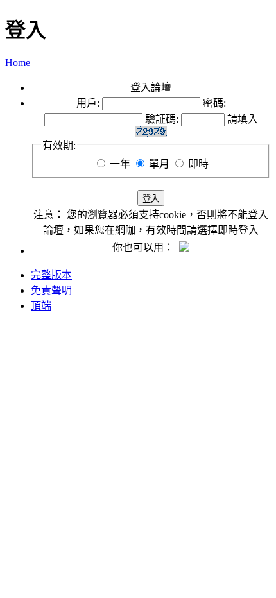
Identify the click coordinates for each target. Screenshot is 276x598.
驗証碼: (161, 119)
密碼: (214, 103)
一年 (120, 163)
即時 (198, 163)
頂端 (41, 305)
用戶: (87, 103)
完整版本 (51, 274)
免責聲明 (51, 290)
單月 (159, 163)
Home (17, 62)
